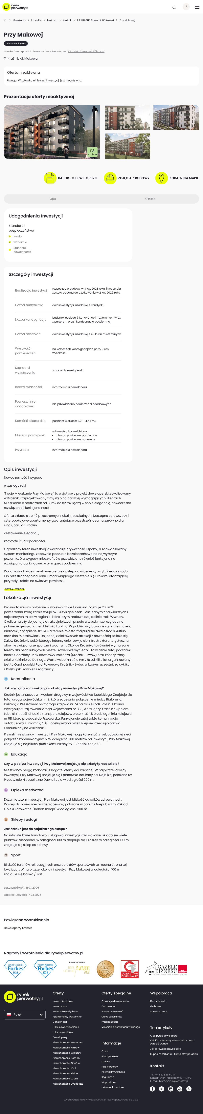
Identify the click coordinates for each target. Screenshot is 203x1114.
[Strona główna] (5, 20)
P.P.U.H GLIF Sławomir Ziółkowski (86, 51)
